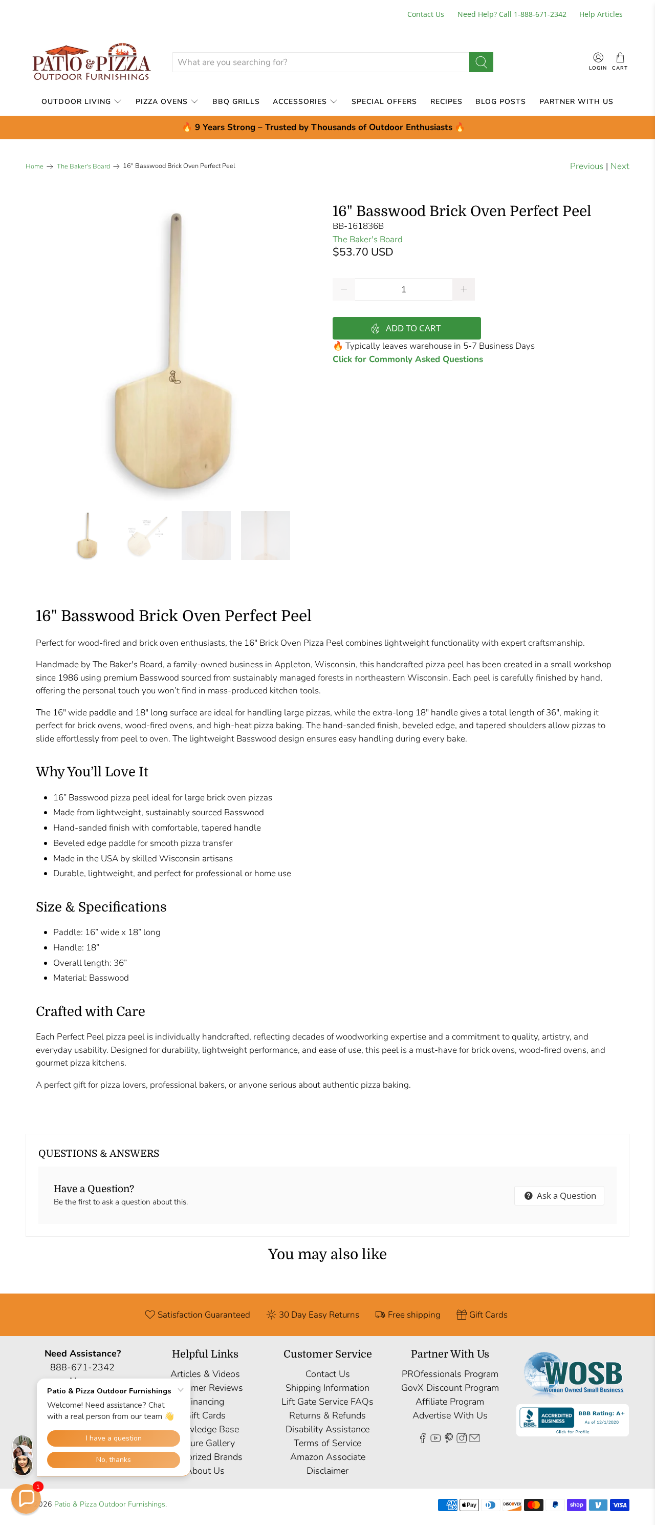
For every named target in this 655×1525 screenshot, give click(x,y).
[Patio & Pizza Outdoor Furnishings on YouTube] (435, 1440)
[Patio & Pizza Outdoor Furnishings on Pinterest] (449, 1440)
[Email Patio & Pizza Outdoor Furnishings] (474, 1440)
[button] (26, 1499)
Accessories (300, 102)
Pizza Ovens (162, 102)
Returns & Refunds (327, 1415)
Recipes (446, 102)
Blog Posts (500, 102)
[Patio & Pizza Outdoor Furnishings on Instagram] (461, 1440)
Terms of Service (327, 1443)
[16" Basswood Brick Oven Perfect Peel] (174, 352)
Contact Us (425, 14)
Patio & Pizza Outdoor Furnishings (109, 1504)
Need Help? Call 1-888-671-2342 (511, 14)
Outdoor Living (76, 102)
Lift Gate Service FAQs (327, 1401)
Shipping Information (327, 1388)
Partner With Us (576, 102)
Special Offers (384, 102)
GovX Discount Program (450, 1388)
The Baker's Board (83, 166)
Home (34, 166)
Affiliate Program (450, 1401)
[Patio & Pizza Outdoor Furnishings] (91, 62)
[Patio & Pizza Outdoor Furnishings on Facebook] (423, 1440)
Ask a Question (565, 1195)
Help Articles (601, 14)
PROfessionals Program (450, 1374)
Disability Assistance (327, 1429)
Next (619, 166)
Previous (586, 166)
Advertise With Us (450, 1415)
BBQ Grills (236, 102)
